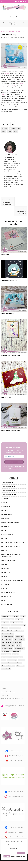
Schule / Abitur (6, 572)
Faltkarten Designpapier (17, 630)
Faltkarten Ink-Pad (6, 639)
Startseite (4, 689)
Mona (3, 660)
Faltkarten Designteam (7, 636)
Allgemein (4, 31)
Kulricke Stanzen (16, 651)
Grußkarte (12, 128)
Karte (3, 645)
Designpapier (19, 619)
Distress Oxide (5, 625)
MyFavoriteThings (12, 660)
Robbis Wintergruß (6, 397)
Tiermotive (5, 588)
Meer (19, 128)
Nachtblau (21, 660)
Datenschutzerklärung (16, 468)
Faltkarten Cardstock (15, 628)
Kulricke (21, 31)
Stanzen (19, 663)
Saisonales (5, 568)
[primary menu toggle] (11, 17)
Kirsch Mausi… (5, 254)
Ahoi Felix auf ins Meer (7, 313)
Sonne (9, 131)
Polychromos (11, 663)
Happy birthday (17, 642)
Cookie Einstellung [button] (9, 853)
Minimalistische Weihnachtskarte (10, 430)
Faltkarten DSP (19, 636)
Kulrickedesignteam (19, 648)
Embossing (22, 625)
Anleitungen (13, 31)
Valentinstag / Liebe (8, 592)
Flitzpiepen (4, 128)
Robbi (3, 131)
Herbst (4, 530)
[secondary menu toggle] (1, 1)
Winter (4, 600)
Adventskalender (7, 483)
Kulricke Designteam (7, 648)
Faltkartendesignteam (7, 633)
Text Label (5, 584)
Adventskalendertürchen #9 (9, 280)
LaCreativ (5, 550)
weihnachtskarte (6, 668)
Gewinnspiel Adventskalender (11, 522)
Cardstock (4, 619)
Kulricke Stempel (6, 654)
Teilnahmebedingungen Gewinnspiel (12, 698)
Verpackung (11, 665)
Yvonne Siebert (5, 37)
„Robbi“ (7, 73)
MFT (12, 657)
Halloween (5, 526)
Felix (15, 639)
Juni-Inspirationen (7, 534)
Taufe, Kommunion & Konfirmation (12, 580)
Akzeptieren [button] (21, 853)
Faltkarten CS (5, 630)
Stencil (4, 665)
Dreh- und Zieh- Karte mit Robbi (10, 355)
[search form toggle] (16, 17)
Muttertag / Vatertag (8, 560)
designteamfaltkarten (16, 622)
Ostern (4, 564)
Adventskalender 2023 (9, 487)
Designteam (5, 622)
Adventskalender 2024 (9, 491)
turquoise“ (11, 86)
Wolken (15, 131)
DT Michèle (14, 625)
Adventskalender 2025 (9, 495)
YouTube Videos (7, 604)
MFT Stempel (19, 657)
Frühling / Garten (7, 514)
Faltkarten (5, 510)
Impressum (4, 695)
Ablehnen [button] (6, 856)
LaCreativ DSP (5, 657)
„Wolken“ (4, 94)
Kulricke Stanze (5, 651)
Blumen (22, 616)
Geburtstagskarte (6, 642)
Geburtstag (5, 518)
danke (11, 619)
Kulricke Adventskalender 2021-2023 (13, 542)
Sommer (5, 576)
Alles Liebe (15, 616)
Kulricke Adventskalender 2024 (11, 546)
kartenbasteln (11, 645)
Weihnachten (6, 596)
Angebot (5, 502)
